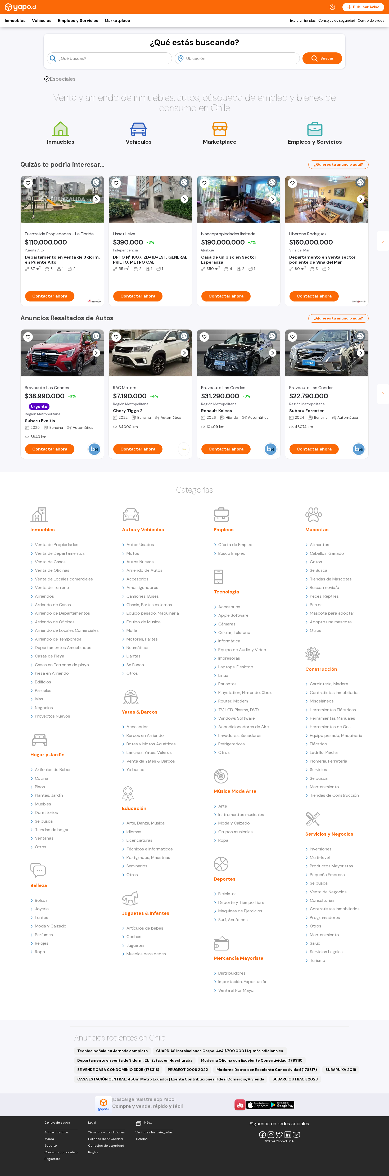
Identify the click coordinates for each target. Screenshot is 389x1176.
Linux (223, 675)
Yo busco (135, 769)
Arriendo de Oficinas (55, 622)
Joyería (42, 909)
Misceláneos (322, 701)
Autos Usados (140, 544)
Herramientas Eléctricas (333, 710)
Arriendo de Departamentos (62, 613)
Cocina (41, 778)
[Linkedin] (288, 1134)
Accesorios (137, 579)
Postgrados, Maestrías (148, 857)
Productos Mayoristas (331, 866)
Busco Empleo (232, 553)
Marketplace (117, 20)
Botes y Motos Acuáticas (151, 744)
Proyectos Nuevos (52, 716)
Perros (316, 604)
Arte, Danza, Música (145, 823)
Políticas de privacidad (105, 1139)
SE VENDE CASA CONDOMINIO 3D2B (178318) (118, 1069)
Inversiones (321, 849)
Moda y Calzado (50, 926)
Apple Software (233, 615)
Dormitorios (46, 812)
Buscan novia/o (324, 587)
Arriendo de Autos (144, 570)
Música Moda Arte (235, 791)
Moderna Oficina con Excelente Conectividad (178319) (251, 1060)
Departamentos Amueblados (63, 647)
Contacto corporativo (61, 1152)
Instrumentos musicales (241, 814)
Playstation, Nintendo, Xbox (245, 692)
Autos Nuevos (140, 562)
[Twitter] (279, 1134)
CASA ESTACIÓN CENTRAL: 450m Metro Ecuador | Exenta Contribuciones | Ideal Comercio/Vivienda (170, 1079)
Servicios (318, 769)
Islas (39, 699)
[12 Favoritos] (116, 183)
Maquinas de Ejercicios (240, 911)
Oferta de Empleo (235, 544)
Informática (229, 641)
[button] (96, 199)
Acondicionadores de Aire (243, 726)
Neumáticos (138, 647)
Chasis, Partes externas (149, 604)
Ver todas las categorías (154, 1132)
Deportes (225, 879)
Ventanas (44, 838)
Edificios (43, 682)
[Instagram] (271, 1134)
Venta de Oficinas (52, 570)
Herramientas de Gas (330, 726)
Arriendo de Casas (53, 604)
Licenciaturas (139, 840)
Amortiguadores (142, 587)
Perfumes (44, 935)
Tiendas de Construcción (334, 795)
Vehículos (41, 20)
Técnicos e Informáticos (149, 849)
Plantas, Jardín (49, 795)
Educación (134, 808)
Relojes (41, 943)
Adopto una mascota (331, 622)
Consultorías (322, 900)
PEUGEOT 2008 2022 (188, 1069)
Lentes (41, 917)
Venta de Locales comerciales (64, 579)
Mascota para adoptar (332, 613)
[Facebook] (262, 1134)
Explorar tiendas (303, 21)
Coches (133, 936)
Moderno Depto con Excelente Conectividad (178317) (266, 1069)
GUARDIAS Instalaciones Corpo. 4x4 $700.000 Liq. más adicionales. (220, 1050)
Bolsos (41, 900)
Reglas (93, 1152)
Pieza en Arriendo (52, 673)
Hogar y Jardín (47, 754)
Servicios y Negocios (329, 834)
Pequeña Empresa (327, 874)
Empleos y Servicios (78, 20)
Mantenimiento (324, 787)
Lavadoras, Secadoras (239, 735)
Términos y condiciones (106, 1132)
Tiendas (141, 1139)
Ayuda (49, 1139)
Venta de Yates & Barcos (150, 761)
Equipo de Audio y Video (242, 649)
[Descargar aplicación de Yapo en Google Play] (282, 1105)
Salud (315, 943)
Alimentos (319, 544)
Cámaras (227, 624)
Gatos (316, 562)
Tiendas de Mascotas (331, 579)
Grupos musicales (235, 832)
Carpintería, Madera (329, 684)
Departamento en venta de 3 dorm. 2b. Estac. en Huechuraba (134, 1060)
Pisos (40, 787)
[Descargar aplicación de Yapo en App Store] (258, 1105)
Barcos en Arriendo (145, 735)
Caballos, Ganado (327, 553)
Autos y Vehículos (143, 529)
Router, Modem (233, 701)
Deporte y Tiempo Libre (241, 902)
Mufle (131, 630)
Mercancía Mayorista (239, 958)
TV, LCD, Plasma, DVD (238, 710)
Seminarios (136, 866)
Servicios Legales (326, 951)
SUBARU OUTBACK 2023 (295, 1079)
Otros (40, 847)
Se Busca (135, 665)
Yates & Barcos (139, 712)
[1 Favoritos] (28, 183)
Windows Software (236, 718)
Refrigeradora (231, 744)
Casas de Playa (49, 656)
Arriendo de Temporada (58, 639)
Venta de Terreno (52, 587)
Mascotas (317, 529)
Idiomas (133, 832)
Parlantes (227, 684)
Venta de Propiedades (56, 544)
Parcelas (43, 690)
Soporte (50, 1145)
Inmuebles (15, 20)
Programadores (325, 917)
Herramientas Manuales (332, 718)
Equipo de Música (143, 622)
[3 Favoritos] (204, 183)
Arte (222, 806)
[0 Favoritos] (292, 183)
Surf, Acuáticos (233, 919)
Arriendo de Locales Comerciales (67, 630)
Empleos (224, 529)
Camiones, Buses (142, 596)
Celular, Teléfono (234, 632)
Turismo (317, 960)
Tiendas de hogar (52, 829)
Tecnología (226, 592)
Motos (132, 553)
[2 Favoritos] (116, 337)
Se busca (44, 821)
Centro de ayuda (371, 21)
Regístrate (52, 1159)
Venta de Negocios (328, 892)
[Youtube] (296, 1134)
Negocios (44, 707)
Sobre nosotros (56, 1132)
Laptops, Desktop (235, 667)
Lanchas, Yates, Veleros (149, 752)
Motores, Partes (142, 639)
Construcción (321, 669)
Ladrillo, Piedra (324, 752)
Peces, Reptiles (324, 596)
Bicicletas (227, 893)
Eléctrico (318, 744)
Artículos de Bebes (53, 769)
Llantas (133, 656)
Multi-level (320, 857)
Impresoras (229, 658)
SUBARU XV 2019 (340, 1069)
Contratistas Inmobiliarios (335, 692)
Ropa (40, 951)
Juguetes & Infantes (145, 913)
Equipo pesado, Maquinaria (152, 613)
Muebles (43, 804)
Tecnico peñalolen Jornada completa (112, 1050)
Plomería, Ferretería (328, 761)
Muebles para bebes (146, 954)
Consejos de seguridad (336, 21)
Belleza (38, 885)
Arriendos (44, 596)
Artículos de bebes (144, 928)
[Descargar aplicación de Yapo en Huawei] (240, 1105)
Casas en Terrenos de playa (62, 665)
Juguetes (135, 945)
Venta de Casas (50, 562)
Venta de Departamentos (60, 553)
